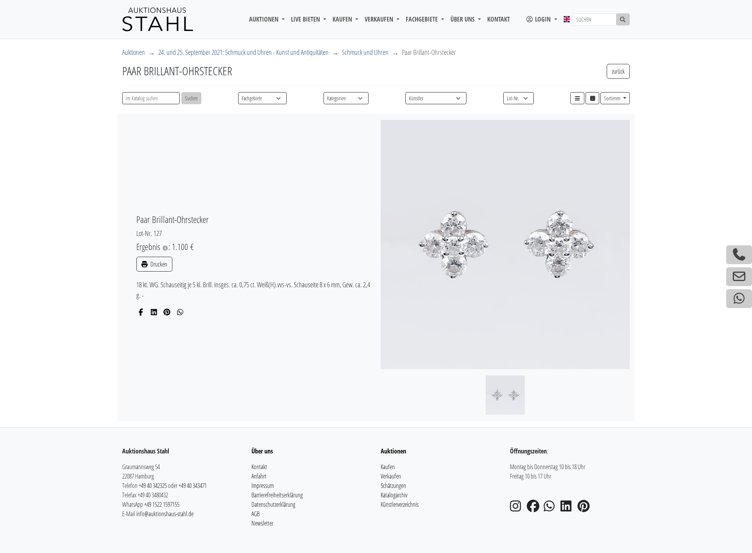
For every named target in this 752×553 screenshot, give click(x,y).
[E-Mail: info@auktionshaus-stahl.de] (739, 276)
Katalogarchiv (394, 495)
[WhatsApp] (180, 312)
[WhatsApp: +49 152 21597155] (739, 298)
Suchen (191, 98)
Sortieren (613, 98)
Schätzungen (393, 485)
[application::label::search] (623, 19)
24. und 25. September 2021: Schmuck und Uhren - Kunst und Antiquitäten (243, 52)
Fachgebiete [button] (422, 19)
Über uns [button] (463, 19)
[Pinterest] (167, 312)
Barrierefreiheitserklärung (277, 495)
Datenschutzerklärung (273, 504)
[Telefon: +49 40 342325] (739, 254)
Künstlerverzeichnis (400, 504)
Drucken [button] (158, 264)
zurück (618, 71)
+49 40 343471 (193, 485)
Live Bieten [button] (306, 19)
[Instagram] (518, 508)
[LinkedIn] (154, 312)
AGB (255, 513)
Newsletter (262, 523)
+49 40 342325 (153, 485)
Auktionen (133, 52)
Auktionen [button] (264, 19)
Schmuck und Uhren (365, 52)
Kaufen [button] (343, 19)
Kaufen (388, 466)
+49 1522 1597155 (161, 504)
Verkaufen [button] (380, 19)
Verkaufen (391, 476)
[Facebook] (140, 312)
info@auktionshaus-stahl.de (164, 513)
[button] (577, 98)
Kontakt (498, 19)
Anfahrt (258, 476)
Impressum (262, 485)
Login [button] (542, 19)
